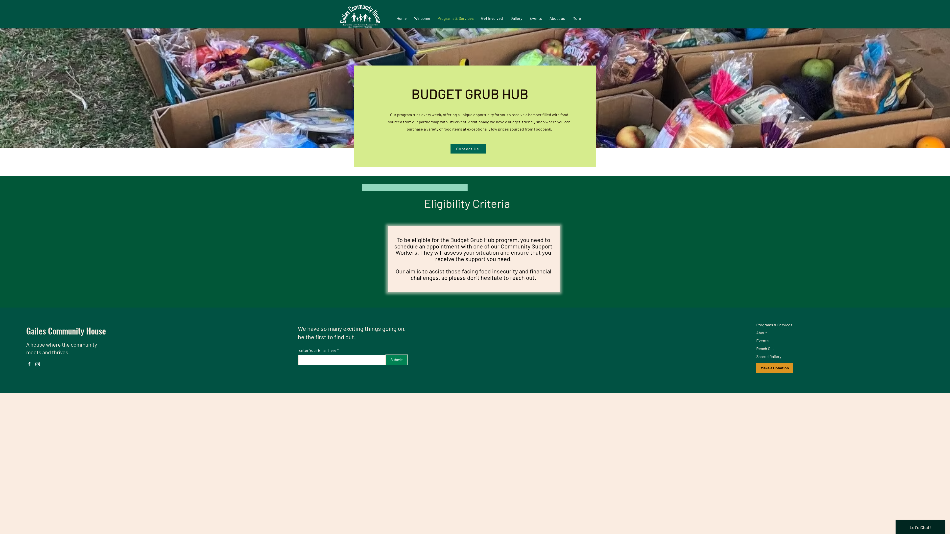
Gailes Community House (66, 330)
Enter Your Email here (317, 350)
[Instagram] (38, 364)
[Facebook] (29, 364)
